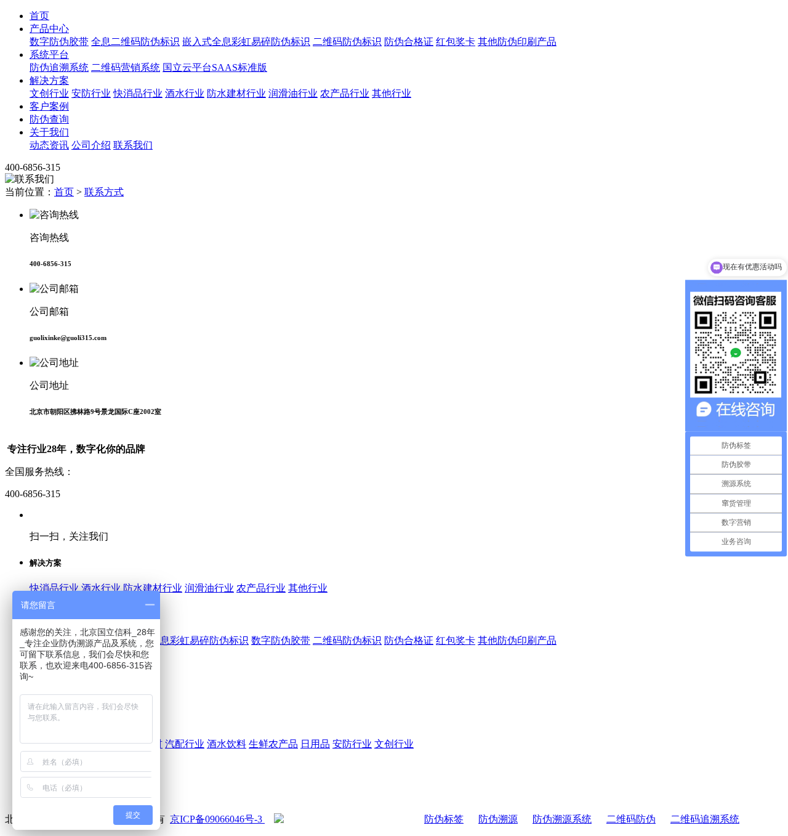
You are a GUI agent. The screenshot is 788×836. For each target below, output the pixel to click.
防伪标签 (444, 819)
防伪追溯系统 (59, 67)
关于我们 (49, 132)
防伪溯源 (498, 819)
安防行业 (91, 93)
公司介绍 (91, 145)
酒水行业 (184, 93)
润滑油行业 (293, 93)
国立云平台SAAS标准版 (215, 67)
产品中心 (49, 28)
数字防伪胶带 (59, 41)
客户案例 (49, 106)
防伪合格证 (408, 41)
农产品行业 (344, 93)
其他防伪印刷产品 (517, 41)
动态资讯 (49, 145)
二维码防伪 (631, 819)
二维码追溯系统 (704, 819)
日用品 (315, 744)
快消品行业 (138, 93)
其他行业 (391, 93)
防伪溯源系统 (562, 819)
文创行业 (49, 93)
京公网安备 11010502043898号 (349, 819)
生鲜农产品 (273, 744)
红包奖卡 (455, 41)
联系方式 (104, 192)
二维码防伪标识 (347, 41)
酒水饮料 (226, 744)
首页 (39, 15)
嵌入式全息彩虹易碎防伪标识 (246, 41)
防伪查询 (49, 119)
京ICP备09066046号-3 (217, 819)
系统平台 (49, 54)
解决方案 (49, 80)
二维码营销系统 (125, 67)
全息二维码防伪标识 (135, 41)
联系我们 (133, 145)
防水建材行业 (236, 93)
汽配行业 (184, 744)
